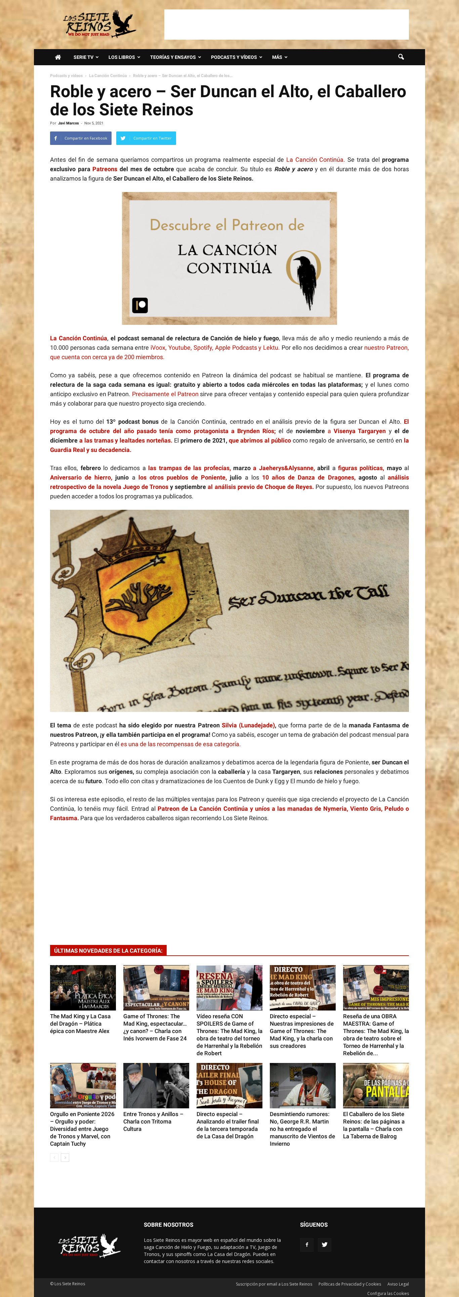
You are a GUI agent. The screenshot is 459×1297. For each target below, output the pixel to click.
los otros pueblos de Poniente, (182, 477)
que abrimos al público (260, 440)
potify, (206, 347)
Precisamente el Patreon (165, 393)
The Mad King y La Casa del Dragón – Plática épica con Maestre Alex (80, 1023)
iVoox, (159, 347)
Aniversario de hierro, (81, 477)
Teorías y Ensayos (173, 57)
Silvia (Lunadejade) (248, 725)
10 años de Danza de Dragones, (309, 477)
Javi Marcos (68, 123)
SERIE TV (83, 57)
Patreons (104, 169)
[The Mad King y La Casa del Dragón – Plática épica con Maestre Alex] (83, 987)
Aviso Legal (398, 1284)
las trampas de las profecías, (189, 467)
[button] (401, 57)
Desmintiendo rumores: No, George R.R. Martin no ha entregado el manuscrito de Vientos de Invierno (302, 1129)
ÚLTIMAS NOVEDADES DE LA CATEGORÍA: (108, 950)
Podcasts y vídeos (234, 57)
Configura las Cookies (388, 1293)
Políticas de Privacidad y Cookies (350, 1284)
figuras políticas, (361, 467)
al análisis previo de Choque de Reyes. (261, 486)
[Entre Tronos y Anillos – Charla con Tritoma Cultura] (156, 1085)
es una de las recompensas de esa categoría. (180, 744)
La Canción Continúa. (316, 159)
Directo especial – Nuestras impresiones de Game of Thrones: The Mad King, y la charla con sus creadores (302, 1031)
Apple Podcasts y (239, 347)
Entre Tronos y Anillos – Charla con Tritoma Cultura (153, 1121)
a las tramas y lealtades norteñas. (125, 440)
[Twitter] (324, 1245)
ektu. (274, 347)
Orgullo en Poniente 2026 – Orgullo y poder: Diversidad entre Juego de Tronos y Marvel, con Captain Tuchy (82, 1129)
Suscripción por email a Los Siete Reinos (274, 1284)
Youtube (179, 347)
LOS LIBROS (122, 57)
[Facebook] (307, 1245)
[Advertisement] (286, 24)
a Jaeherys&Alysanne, (284, 467)
